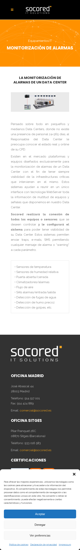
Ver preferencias (40, 535)
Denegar (40, 524)
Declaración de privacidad (43, 544)
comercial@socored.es (35, 410)
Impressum (65, 544)
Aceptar (40, 514)
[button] (74, 474)
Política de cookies (18, 544)
